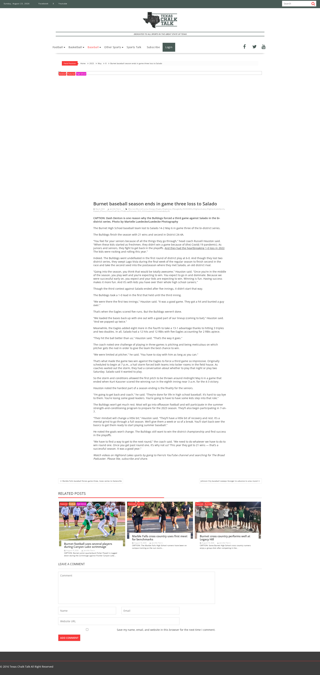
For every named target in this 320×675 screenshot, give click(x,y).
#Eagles (158, 209)
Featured (71, 74)
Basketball (75, 47)
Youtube (63, 3)
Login (168, 47)
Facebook (43, 3)
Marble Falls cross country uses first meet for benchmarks (159, 537)
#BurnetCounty (142, 209)
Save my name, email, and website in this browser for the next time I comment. (166, 629)
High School (81, 74)
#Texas (103, 211)
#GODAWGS (187, 209)
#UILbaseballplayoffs (161, 211)
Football (58, 47)
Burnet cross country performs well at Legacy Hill (225, 537)
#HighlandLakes (199, 209)
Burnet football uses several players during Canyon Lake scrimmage (88, 545)
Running (140, 504)
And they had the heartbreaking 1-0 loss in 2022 (194, 248)
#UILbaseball (147, 211)
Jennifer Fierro (115, 209)
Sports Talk (134, 47)
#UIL (139, 211)
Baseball (93, 47)
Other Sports (112, 47)
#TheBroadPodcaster (128, 211)
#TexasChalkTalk (113, 211)
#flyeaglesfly (177, 209)
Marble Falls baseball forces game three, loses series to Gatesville (92, 481)
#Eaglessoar (166, 209)
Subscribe (153, 47)
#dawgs (152, 209)
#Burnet (131, 209)
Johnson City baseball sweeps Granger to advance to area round (229, 481)
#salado (96, 211)
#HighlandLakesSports (215, 209)
